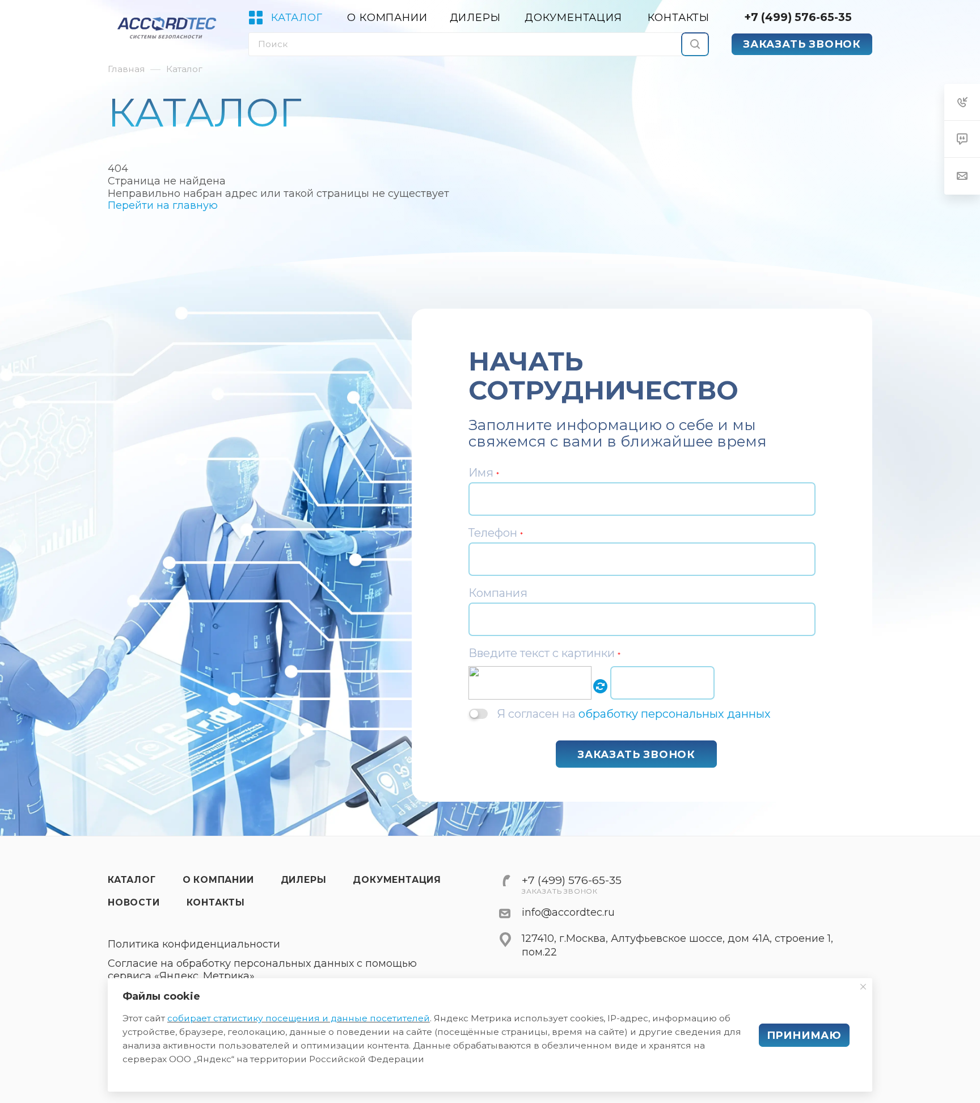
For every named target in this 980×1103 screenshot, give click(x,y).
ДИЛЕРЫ (304, 879)
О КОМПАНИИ (218, 879)
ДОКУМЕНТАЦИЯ (397, 879)
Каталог (132, 879)
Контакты (216, 902)
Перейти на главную (163, 205)
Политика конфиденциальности (194, 944)
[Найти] (695, 44)
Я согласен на (634, 713)
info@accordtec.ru (568, 912)
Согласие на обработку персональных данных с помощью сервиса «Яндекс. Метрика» (262, 970)
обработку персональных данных (674, 714)
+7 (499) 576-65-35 (798, 17)
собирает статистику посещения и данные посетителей (298, 1018)
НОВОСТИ (134, 902)
